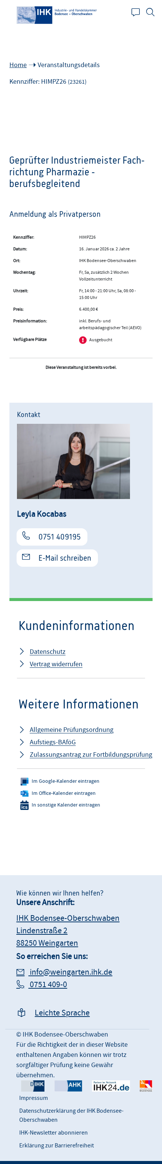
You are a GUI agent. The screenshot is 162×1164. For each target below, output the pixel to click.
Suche (154, 12)
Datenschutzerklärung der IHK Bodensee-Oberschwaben (71, 1115)
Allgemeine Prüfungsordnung (71, 729)
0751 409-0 (47, 984)
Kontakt (139, 12)
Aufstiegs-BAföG (53, 742)
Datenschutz (48, 651)
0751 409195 (59, 536)
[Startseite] (57, 15)
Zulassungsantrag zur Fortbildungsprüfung (91, 754)
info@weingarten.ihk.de (70, 972)
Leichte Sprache (62, 1013)
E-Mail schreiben (64, 558)
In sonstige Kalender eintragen (66, 805)
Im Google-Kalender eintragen (65, 781)
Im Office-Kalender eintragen (64, 793)
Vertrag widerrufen (56, 664)
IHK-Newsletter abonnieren (53, 1132)
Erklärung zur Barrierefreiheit (56, 1145)
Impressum (33, 1098)
